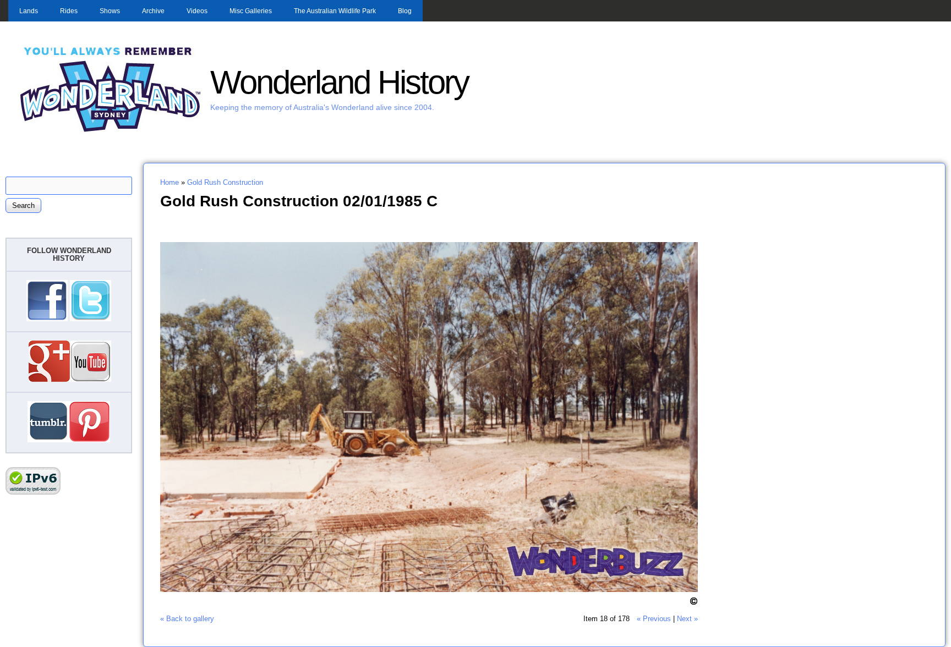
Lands (28, 11)
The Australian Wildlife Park (335, 11)
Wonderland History (339, 82)
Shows (110, 11)
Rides (69, 11)
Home (169, 182)
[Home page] (110, 131)
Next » (687, 619)
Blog (405, 11)
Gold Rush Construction (225, 182)
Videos (197, 11)
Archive (153, 11)
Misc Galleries (250, 11)
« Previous (654, 619)
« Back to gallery (187, 619)
